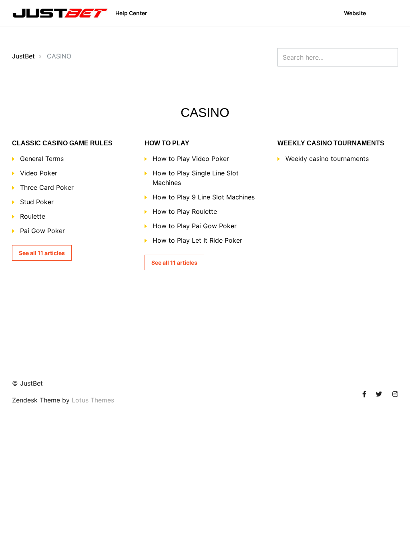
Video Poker (38, 173)
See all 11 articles (42, 252)
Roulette (32, 216)
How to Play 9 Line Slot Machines (204, 197)
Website (355, 13)
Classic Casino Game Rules (62, 143)
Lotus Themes (93, 400)
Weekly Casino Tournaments (330, 143)
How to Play (167, 143)
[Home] (60, 13)
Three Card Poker (47, 187)
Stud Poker (37, 202)
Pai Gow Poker (42, 231)
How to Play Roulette (185, 211)
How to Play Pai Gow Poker (195, 226)
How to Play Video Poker (191, 159)
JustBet (23, 56)
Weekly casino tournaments (327, 159)
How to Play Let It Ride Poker (197, 240)
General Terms (42, 159)
